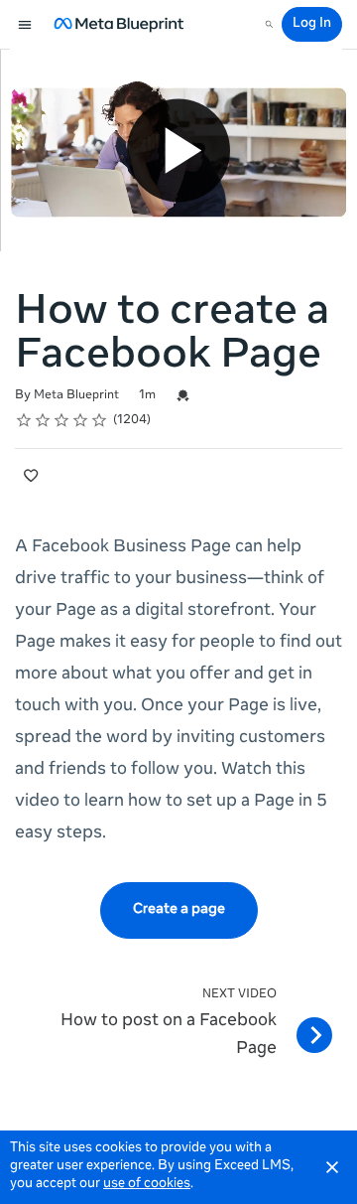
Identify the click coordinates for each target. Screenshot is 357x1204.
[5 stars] (99, 420)
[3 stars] (62, 420)
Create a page (179, 910)
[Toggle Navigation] (26, 25)
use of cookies (146, 1184)
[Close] (332, 1167)
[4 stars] (80, 420)
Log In (312, 24)
